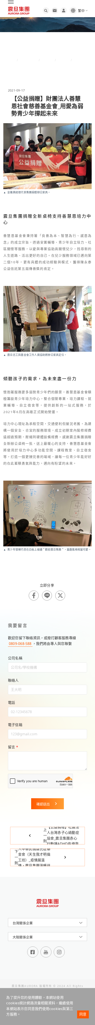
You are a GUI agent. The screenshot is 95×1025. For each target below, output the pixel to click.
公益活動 (63, 60)
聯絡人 (13, 680)
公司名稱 (15, 658)
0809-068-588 (20, 643)
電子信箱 (15, 724)
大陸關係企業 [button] (23, 937)
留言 (13, 747)
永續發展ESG (28, 60)
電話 (11, 702)
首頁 (13, 60)
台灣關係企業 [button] (23, 923)
